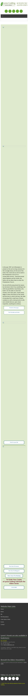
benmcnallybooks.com (9, 645)
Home (2, 609)
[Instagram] (13, 11)
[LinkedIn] (17, 11)
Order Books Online (5, 619)
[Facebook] (6, 11)
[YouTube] (21, 11)
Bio (1, 614)
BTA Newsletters (5, 616)
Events (2, 622)
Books (2, 611)
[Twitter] (10, 11)
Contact (3, 624)
